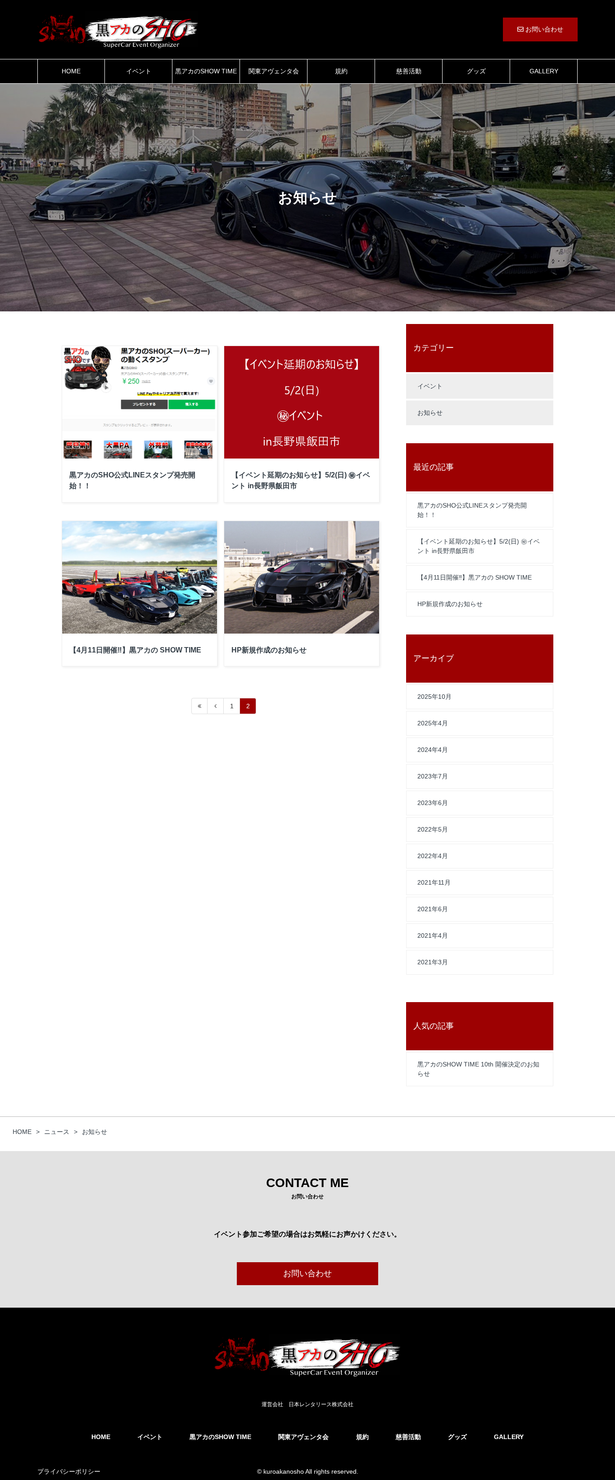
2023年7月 (432, 776)
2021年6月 (432, 909)
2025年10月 (434, 696)
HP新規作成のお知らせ (450, 603)
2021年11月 (434, 882)
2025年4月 (432, 723)
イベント (138, 71)
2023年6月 (432, 802)
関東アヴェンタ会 (274, 71)
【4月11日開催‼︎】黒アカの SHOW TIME (474, 577)
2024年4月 (432, 749)
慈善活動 (408, 71)
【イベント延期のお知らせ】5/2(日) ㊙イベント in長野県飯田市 (478, 546)
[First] (199, 706)
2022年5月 (432, 829)
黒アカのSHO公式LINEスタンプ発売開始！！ (472, 510)
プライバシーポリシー (68, 1471)
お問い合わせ (543, 29)
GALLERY (543, 71)
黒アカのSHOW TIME (206, 71)
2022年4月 (432, 855)
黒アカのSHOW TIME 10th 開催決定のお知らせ (478, 1069)
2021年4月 (432, 935)
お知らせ (430, 412)
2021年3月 (432, 962)
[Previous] (216, 706)
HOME (71, 71)
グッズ (476, 71)
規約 (341, 71)
